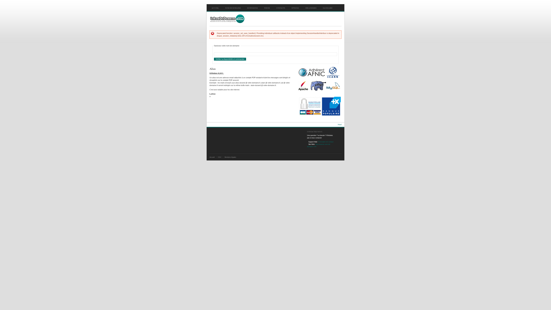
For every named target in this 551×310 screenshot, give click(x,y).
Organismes (311, 8)
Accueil (215, 8)
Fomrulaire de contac (325, 142)
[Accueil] (226, 18)
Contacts (280, 8)
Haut (340, 125)
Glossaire (327, 8)
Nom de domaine (233, 8)
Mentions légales (230, 157)
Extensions (252, 8)
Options (295, 8)
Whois (267, 8)
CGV (219, 157)
